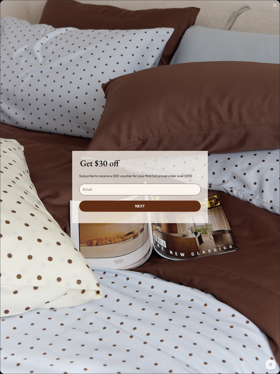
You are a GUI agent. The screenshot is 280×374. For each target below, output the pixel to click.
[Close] (275, 5)
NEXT (140, 206)
